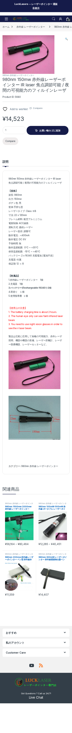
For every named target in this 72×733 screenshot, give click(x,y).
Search (53, 19)
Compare (38, 108)
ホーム (6, 26)
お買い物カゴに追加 (49, 130)
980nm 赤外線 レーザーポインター (18, 75)
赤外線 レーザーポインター (30, 26)
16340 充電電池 (33, 255)
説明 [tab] (6, 161)
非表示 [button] (36, 8)
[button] (66, 39)
